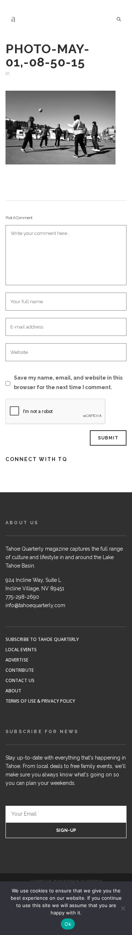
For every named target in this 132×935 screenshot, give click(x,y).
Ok (68, 924)
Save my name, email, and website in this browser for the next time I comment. (68, 382)
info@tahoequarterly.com (35, 605)
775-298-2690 (22, 597)
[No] (122, 908)
